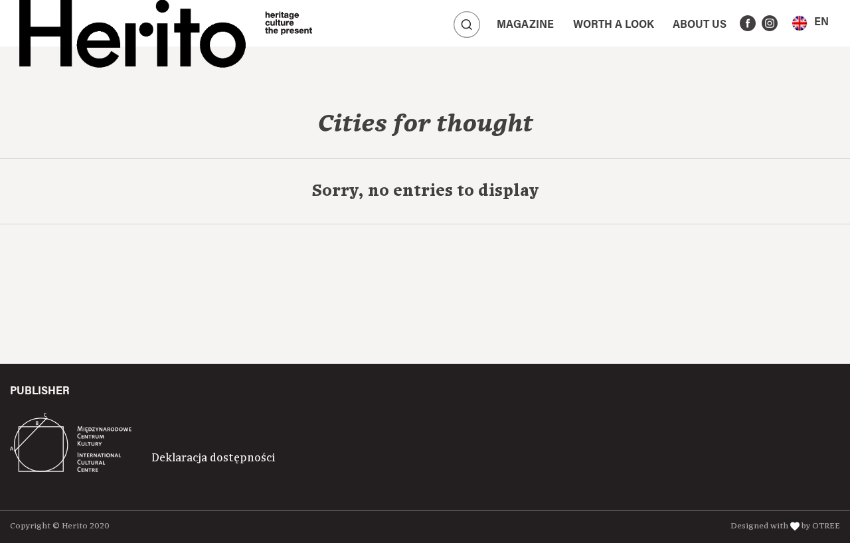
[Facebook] (747, 23)
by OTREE (821, 526)
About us (699, 25)
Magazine (525, 25)
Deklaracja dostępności (213, 458)
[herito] (132, 23)
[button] (810, 23)
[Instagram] (769, 23)
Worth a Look (613, 25)
